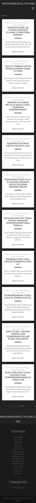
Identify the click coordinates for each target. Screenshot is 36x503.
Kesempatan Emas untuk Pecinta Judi (18, 144)
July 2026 (18, 439)
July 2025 (18, 468)
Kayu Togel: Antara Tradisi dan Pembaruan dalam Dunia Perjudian (18, 335)
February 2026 (18, 451)
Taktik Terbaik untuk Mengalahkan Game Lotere (18, 68)
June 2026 (18, 442)
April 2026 (18, 447)
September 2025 (18, 463)
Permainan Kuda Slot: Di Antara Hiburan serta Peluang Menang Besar (18, 183)
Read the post (18, 51)
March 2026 (17, 449)
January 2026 (18, 454)
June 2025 (18, 471)
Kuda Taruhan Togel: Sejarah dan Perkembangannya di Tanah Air (18, 376)
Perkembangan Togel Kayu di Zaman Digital (18, 296)
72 (19, 406)
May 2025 (17, 473)
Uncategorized (18, 25)
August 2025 (18, 466)
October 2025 (18, 461)
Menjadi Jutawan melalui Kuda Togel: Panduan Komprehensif (18, 106)
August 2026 (18, 437)
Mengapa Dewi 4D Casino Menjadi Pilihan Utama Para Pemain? (18, 31)
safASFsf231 (25, 23)
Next (23, 406)
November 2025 (18, 459)
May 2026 (18, 444)
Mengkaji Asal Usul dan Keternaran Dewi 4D (18, 261)
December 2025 (18, 456)
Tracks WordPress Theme (13, 498)
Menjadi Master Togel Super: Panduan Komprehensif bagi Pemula (18, 222)
